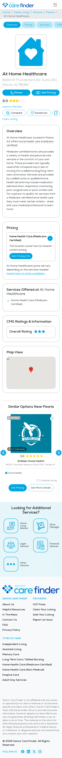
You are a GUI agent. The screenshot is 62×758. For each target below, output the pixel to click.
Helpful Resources (13, 609)
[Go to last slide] (3, 453)
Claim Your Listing (44, 609)
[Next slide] (59, 453)
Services (44, 24)
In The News (9, 614)
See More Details (41, 487)
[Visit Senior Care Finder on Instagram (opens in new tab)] (39, 751)
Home (6, 12)
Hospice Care (10, 674)
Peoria (50, 12)
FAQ (5, 624)
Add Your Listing (43, 614)
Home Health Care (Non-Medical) (23, 669)
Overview (12, 24)
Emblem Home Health (31, 461)
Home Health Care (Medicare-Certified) (27, 664)
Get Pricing (48, 92)
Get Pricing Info (20, 256)
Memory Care (10, 654)
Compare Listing (48, 480)
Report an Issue (42, 619)
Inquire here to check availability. (26, 273)
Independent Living (14, 644)
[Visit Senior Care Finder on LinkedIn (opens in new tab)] (28, 751)
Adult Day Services (14, 680)
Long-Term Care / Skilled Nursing (23, 659)
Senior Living (21, 12)
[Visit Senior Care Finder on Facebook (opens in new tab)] (22, 751)
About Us (8, 604)
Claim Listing (9, 119)
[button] (16, 93)
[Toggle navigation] (55, 5)
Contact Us (9, 619)
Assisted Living (11, 649)
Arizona (37, 12)
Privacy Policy (11, 630)
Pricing (28, 24)
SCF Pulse (39, 604)
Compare (16, 112)
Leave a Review (12, 106)
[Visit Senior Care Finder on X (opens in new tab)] (34, 751)
